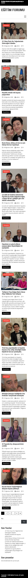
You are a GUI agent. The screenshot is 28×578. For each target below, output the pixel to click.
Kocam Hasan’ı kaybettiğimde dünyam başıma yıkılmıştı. (12, 488)
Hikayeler (6, 25)
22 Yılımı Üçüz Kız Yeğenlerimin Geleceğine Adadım (12, 42)
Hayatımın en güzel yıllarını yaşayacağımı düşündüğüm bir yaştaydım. (12, 246)
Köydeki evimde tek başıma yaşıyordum (11, 1)
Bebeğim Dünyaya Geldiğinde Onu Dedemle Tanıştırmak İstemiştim (13, 395)
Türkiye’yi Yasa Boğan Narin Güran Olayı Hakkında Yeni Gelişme (13, 293)
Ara (2, 518)
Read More (6, 61)
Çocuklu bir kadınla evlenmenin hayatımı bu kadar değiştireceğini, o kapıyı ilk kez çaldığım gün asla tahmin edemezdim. (13, 197)
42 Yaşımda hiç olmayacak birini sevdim (13, 445)
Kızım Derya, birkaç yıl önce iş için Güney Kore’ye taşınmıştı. (13, 144)
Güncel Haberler (8, 274)
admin (18, 46)
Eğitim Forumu (13, 10)
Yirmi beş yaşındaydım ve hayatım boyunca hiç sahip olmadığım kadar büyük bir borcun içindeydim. (14, 350)
